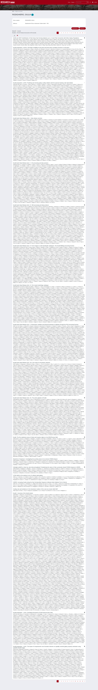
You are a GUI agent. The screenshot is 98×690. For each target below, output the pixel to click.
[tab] (14, 35)
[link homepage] (8, 2)
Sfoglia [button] (72, 2)
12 (80, 32)
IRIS (13, 11)
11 (77, 32)
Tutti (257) (82, 28)
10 (75, 32)
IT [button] (90, 2)
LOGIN (95, 2)
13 (82, 32)
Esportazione (75, 28)
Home (69, 2)
